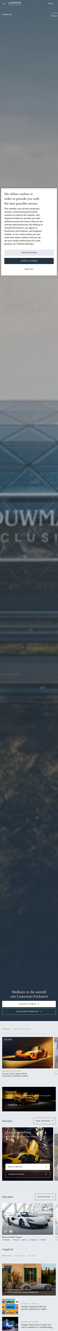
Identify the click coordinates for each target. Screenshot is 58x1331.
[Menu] (5, 4)
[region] (29, 232)
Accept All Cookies (29, 261)
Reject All (29, 269)
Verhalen (6, 1029)
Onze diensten (43, 1121)
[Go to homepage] (15, 4)
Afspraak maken (16, 1174)
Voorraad (6, 14)
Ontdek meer (43, 1197)
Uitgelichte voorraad (21, 1029)
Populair (32, 1255)
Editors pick (20, 1255)
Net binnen (6, 1255)
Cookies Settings (29, 253)
